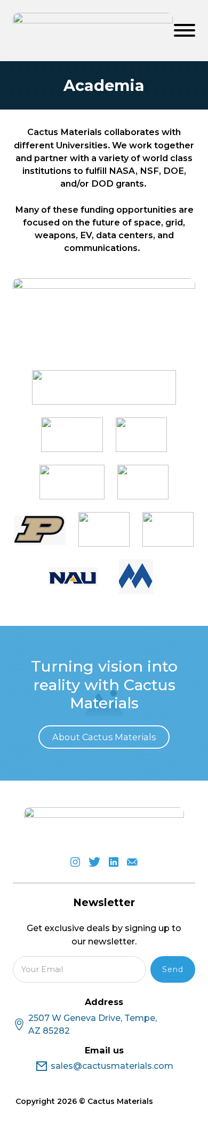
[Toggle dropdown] (147, 484)
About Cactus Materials (104, 737)
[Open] (184, 30)
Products (82, 484)
